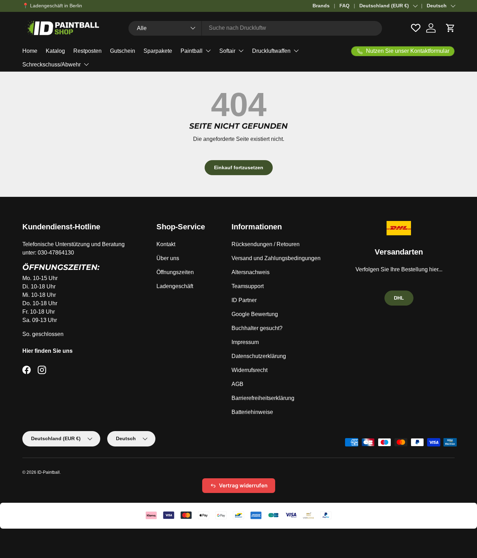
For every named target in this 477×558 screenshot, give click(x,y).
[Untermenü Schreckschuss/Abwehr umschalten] (86, 64)
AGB (237, 384)
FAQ (344, 5)
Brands (321, 5)
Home (29, 51)
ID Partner (244, 300)
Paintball (192, 51)
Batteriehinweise (252, 412)
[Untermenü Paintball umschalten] (208, 50)
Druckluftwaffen (271, 51)
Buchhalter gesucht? (257, 328)
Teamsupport (248, 286)
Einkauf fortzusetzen (238, 167)
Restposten (87, 51)
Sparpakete (158, 51)
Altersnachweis (251, 272)
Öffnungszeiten (175, 272)
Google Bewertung (255, 314)
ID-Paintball (48, 472)
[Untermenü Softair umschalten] (241, 50)
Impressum (245, 342)
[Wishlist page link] (415, 28)
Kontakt (165, 244)
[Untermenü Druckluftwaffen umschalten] (296, 50)
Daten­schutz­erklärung (259, 356)
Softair (227, 51)
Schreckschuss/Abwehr (51, 64)
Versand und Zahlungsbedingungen (276, 258)
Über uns (167, 258)
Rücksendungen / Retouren (266, 244)
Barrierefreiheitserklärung (263, 398)
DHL (399, 298)
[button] (450, 28)
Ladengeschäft (174, 286)
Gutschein (122, 51)
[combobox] (255, 28)
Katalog (55, 51)
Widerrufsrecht (249, 370)
